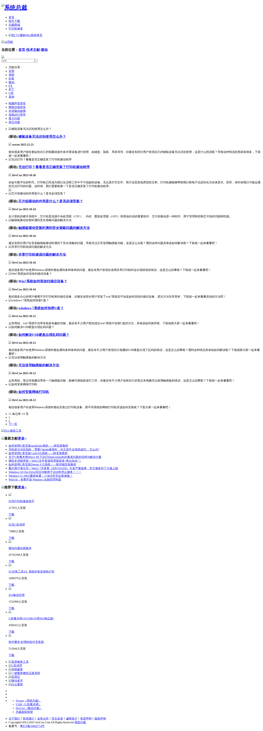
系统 (11, 74)
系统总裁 (80, 722)
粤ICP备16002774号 (32, 726)
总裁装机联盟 (24, 711)
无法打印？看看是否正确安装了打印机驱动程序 (54, 167)
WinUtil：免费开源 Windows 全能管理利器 (35, 479)
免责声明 (86, 718)
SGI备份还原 (17, 595)
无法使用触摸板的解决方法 (38, 365)
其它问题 (14, 122)
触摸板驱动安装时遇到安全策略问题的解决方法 (54, 228)
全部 (11, 71)
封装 (11, 78)
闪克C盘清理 (17, 524)
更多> (22, 438)
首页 (11, 17)
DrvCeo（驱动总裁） (29, 708)
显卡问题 (14, 118)
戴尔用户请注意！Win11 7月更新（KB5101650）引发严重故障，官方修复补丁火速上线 (63, 468)
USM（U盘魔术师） (28, 704)
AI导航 (8, 42)
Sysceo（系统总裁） (28, 700)
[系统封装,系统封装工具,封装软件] (14, 7)
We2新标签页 (34, 35)
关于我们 (14, 718)
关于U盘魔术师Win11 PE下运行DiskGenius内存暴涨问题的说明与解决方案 (55, 457)
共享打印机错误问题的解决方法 (42, 254)
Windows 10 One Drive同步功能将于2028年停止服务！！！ (45, 472)
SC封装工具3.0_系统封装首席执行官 (31, 571)
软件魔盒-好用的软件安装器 (26, 641)
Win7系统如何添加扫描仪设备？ (42, 281)
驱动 (44, 50)
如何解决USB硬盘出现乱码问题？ (43, 335)
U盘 (11, 93)
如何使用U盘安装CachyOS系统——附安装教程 (38, 453)
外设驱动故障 (17, 110)
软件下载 (14, 21)
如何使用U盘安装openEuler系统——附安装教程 (38, 445)
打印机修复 (16, 28)
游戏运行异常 (17, 114)
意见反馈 (57, 718)
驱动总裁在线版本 (20, 548)
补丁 (11, 89)
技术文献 (33, 50)
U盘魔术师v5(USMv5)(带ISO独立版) (31, 618)
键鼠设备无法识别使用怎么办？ (42, 136)
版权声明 (100, 718)
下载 (11, 514)
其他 (11, 96)
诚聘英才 (71, 718)
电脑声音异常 (17, 103)
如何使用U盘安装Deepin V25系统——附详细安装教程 (42, 464)
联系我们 (28, 718)
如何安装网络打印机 (33, 392)
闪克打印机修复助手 (21, 501)
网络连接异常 (17, 107)
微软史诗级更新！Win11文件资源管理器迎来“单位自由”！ (45, 460)
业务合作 (43, 718)
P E (11, 85)
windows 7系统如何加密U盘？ (41, 308)
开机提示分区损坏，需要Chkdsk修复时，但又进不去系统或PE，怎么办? (54, 449)
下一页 (13, 424)
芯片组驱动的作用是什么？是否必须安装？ (50, 201)
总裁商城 (14, 24)
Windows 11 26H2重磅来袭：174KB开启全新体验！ (41, 475)
